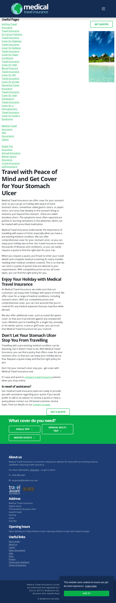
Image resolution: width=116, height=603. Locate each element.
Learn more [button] (91, 586)
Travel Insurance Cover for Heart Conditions (10, 55)
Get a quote (58, 411)
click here (34, 470)
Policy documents (17, 550)
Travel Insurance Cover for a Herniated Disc (10, 106)
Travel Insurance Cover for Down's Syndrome (11, 116)
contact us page (41, 404)
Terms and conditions (19, 562)
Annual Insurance (11, 153)
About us (13, 544)
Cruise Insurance (11, 163)
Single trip (23, 429)
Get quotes (101, 24)
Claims (5, 139)
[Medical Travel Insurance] (30, 8)
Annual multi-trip (58, 429)
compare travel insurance (38, 377)
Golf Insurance (9, 166)
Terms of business (17, 565)
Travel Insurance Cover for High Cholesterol (10, 95)
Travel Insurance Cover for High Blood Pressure (10, 65)
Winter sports (23, 437)
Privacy (12, 559)
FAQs (11, 556)
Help (11, 553)
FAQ (4, 132)
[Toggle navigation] (103, 8)
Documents (8, 136)
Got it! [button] (86, 593)
